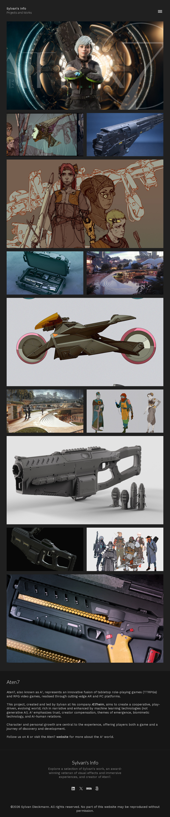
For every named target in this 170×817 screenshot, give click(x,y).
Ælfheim (98, 704)
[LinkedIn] (73, 788)
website (62, 737)
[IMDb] (89, 788)
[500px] (97, 788)
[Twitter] (81, 788)
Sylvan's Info (85, 762)
